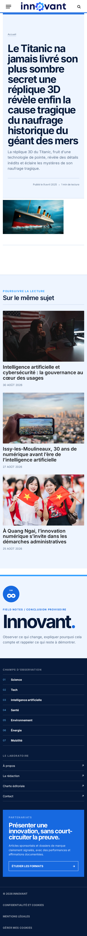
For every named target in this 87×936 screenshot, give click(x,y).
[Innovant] (43, 6)
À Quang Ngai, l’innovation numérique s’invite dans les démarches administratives (35, 536)
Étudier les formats (43, 866)
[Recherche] (78, 6)
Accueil (12, 34)
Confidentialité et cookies (23, 905)
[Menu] (8, 6)
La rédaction (43, 776)
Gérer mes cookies (17, 927)
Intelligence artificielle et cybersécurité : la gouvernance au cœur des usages (43, 372)
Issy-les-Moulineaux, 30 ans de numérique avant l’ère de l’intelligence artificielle (40, 454)
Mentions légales (16, 916)
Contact (43, 796)
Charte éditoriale (43, 786)
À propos (43, 765)
